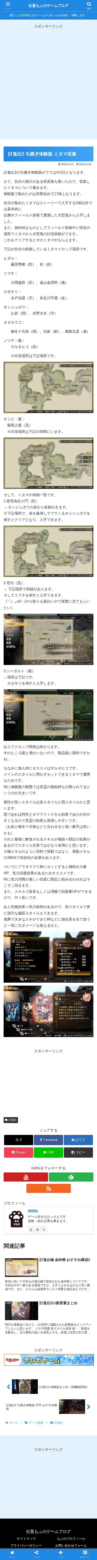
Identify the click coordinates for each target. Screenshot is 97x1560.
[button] (78, 1152)
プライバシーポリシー (26, 1545)
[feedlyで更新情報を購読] (71, 1177)
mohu (33, 1210)
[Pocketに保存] (59, 1297)
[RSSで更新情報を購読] (48, 1188)
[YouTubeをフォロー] (26, 1177)
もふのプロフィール (71, 1538)
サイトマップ (26, 1538)
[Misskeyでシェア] (80, 1285)
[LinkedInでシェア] (48, 1310)
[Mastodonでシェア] (37, 1285)
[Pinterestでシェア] (26, 1310)
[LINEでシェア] (80, 1297)
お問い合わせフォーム (71, 1545)
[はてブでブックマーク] (37, 1297)
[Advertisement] (48, 79)
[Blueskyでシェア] (59, 1285)
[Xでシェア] (16, 1285)
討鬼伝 (13, 1119)
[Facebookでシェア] (16, 1297)
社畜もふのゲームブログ (48, 6)
